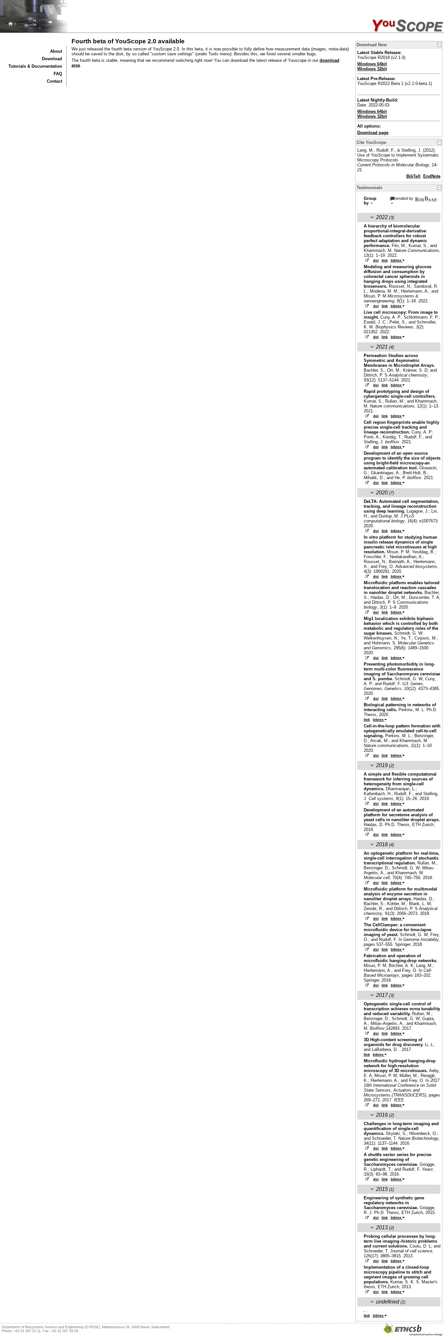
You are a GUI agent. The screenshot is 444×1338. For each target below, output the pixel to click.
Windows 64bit (372, 64)
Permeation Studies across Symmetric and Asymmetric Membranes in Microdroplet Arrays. (399, 360)
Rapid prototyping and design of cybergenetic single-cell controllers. (400, 394)
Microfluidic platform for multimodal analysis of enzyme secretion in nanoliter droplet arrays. (400, 894)
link (385, 260)
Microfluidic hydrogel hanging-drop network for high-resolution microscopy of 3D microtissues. (400, 1065)
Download (52, 58)
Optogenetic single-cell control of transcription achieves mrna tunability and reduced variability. (402, 1008)
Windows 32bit (372, 68)
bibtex (396, 260)
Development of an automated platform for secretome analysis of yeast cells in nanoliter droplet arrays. (402, 814)
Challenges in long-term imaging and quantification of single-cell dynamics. (401, 1128)
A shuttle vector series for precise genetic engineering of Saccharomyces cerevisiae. (397, 1159)
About (56, 51)
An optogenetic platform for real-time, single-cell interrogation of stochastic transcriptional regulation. (401, 858)
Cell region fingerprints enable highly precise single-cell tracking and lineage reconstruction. (401, 427)
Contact (54, 81)
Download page (372, 132)
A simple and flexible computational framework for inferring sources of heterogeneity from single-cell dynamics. (400, 781)
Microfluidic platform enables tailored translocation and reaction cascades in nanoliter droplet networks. (401, 587)
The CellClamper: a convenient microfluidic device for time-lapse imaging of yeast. (397, 929)
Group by (370, 200)
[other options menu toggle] (393, 201)
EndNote (431, 176)
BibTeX (413, 176)
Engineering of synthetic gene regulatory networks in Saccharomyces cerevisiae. (394, 1202)
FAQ (58, 73)
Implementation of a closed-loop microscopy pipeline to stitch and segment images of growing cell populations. (397, 1274)
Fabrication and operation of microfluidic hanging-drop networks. (400, 958)
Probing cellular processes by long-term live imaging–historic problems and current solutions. (400, 1241)
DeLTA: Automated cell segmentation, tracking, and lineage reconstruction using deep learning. (401, 506)
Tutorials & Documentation (35, 66)
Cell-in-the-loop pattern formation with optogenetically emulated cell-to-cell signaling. (402, 731)
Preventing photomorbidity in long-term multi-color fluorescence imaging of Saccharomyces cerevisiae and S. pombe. (402, 671)
